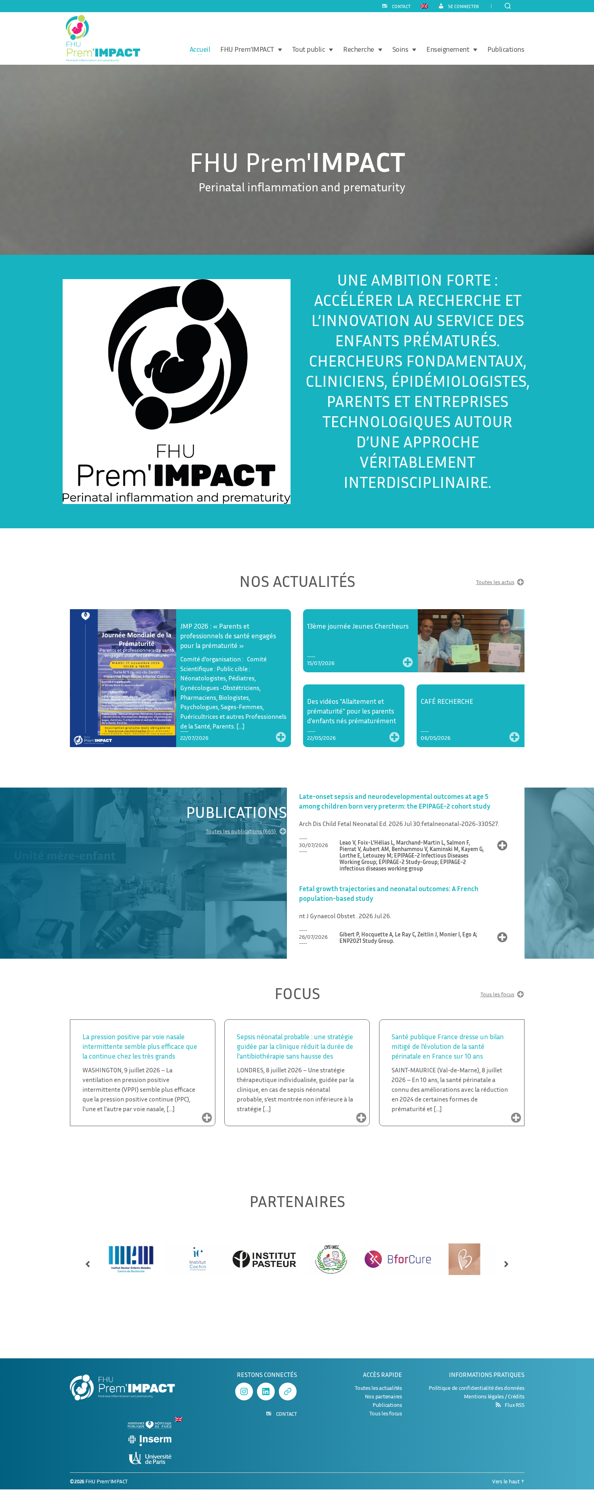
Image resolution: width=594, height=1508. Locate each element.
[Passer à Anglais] (424, 5)
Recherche (358, 49)
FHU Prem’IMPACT (247, 49)
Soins (400, 49)
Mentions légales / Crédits (494, 1396)
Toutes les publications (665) (241, 831)
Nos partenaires (383, 1396)
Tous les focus (497, 994)
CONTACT (401, 6)
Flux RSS (514, 1405)
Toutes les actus (495, 582)
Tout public (308, 49)
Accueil (200, 49)
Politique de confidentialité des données (476, 1387)
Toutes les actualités (378, 1387)
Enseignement (447, 49)
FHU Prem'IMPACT (106, 1481)
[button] (87, 1260)
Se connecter (463, 6)
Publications (505, 49)
